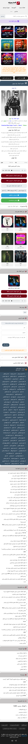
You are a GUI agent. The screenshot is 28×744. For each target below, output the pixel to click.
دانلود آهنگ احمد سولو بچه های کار (17, 685)
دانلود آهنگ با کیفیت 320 (13, 175)
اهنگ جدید (22, 8)
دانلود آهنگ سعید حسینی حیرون (18, 484)
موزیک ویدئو (6, 8)
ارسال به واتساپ (13, 200)
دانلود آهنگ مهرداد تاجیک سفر (18, 478)
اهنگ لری (23, 666)
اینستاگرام (24, 725)
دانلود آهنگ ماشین (18, 363)
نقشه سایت (22, 728)
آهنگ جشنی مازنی (21, 664)
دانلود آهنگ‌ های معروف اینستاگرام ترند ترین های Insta (14, 537)
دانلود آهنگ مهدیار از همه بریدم (18, 541)
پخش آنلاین (20, 78)
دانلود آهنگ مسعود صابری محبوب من (17, 473)
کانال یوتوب (4, 725)
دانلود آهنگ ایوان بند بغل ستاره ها (18, 481)
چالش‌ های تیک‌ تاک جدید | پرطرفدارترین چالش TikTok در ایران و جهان (15, 531)
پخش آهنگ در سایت (21, 715)
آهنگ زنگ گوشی (22, 661)
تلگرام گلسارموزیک (14, 725)
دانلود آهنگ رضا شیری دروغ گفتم (18, 505)
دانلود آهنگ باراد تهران (18, 84)
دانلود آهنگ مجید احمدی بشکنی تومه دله (16, 568)
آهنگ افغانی (23, 669)
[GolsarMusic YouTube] (12, 741)
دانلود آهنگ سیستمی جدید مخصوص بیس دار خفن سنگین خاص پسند (14, 515)
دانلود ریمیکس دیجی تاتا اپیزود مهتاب (16, 571)
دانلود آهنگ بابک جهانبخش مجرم (18, 560)
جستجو (2, 16)
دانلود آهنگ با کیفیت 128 (13, 181)
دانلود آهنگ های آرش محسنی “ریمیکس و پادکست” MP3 (13, 550)
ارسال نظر (5, 345)
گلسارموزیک (14, 3)
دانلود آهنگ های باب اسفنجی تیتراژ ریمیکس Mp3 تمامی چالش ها (14, 526)
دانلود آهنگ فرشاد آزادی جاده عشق (17, 690)
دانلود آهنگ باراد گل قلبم (14, 288)
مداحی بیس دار (22, 656)
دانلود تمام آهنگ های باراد (13, 186)
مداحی (16, 11)
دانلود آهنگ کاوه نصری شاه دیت (18, 489)
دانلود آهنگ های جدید (18, 357)
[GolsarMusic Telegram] (16, 741)
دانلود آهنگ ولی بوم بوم (20, 565)
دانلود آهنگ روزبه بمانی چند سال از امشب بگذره (14, 687)
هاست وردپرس (22, 712)
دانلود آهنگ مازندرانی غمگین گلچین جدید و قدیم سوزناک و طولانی (14, 556)
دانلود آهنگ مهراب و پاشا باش (19, 486)
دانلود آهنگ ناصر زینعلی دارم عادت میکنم (16, 503)
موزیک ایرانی (21, 190)
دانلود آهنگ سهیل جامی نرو (19, 476)
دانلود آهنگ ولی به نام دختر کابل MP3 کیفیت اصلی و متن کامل (13, 575)
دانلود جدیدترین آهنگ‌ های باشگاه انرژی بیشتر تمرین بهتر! (15, 521)
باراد (25, 312)
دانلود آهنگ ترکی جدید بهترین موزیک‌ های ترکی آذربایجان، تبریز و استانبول (15, 545)
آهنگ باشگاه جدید (21, 653)
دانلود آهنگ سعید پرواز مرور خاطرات (17, 500)
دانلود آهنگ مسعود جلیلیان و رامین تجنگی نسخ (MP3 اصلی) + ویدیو (15, 694)
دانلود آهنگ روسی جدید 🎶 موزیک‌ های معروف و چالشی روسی (14, 642)
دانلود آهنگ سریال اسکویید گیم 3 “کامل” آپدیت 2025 (14, 681)
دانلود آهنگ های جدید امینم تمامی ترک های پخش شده (14, 580)
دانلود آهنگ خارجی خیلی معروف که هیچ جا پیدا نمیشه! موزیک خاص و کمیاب (15, 510)
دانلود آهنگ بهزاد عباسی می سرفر (18, 492)
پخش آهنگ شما (13, 21)
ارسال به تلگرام (13, 195)
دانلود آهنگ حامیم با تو (20, 495)
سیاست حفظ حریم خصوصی (9, 728)
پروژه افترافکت (22, 709)
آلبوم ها (14, 8)
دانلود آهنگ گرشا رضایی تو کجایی (18, 563)
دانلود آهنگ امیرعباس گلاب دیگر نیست (16, 497)
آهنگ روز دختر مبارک (21, 658)
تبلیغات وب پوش (22, 717)
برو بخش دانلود (6, 78)
